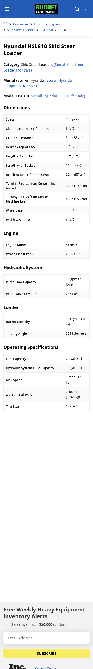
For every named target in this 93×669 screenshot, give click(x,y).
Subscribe (46, 653)
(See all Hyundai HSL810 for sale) (57, 96)
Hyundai (46, 30)
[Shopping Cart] (86, 9)
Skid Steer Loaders (21, 30)
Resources (20, 24)
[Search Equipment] (77, 9)
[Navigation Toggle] (8, 9)
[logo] (46, 9)
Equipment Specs (47, 24)
